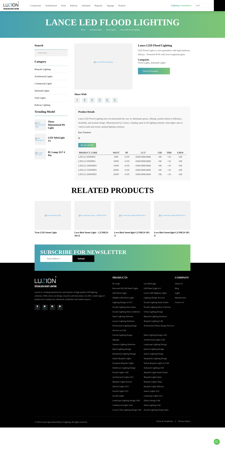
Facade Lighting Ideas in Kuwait (157, 307)
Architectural (51, 5)
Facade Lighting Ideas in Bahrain (126, 312)
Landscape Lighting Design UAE (126, 400)
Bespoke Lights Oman (153, 382)
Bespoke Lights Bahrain (154, 386)
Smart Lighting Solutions (122, 316)
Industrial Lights (96, 30)
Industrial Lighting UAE (154, 368)
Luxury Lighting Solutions (123, 321)
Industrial (86, 5)
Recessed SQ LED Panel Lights (125, 288)
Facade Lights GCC (120, 391)
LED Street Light (119, 293)
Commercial (35, 5)
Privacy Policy (184, 421)
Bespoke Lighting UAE (153, 321)
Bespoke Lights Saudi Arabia (156, 372)
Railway (73, 5)
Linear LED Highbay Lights (155, 293)
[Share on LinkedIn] (100, 100)
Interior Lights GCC (120, 386)
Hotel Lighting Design (121, 349)
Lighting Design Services (154, 298)
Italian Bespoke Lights (121, 358)
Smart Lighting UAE (152, 405)
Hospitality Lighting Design (155, 358)
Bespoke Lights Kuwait (122, 382)
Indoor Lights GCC (152, 391)
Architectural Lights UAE (154, 340)
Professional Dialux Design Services (159, 326)
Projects (121, 5)
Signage (110, 5)
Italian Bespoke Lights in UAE (156, 363)
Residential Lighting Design (124, 354)
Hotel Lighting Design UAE (155, 335)
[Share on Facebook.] (77, 100)
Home (83, 30)
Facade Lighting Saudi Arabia (156, 302)
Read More (87, 145)
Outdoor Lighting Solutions (123, 344)
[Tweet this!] (92, 100)
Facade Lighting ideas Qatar (124, 307)
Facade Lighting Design (122, 335)
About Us (179, 284)
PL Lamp (116, 284)
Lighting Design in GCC (122, 302)
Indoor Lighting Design (153, 354)
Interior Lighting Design (154, 349)
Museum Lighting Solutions (155, 316)
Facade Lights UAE (120, 372)
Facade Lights (118, 396)
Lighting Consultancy (181, 5)
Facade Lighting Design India (156, 410)
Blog (177, 288)
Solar (63, 5)
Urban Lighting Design (153, 312)
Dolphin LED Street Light (123, 298)
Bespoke (98, 5)
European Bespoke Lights (123, 363)
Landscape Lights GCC (153, 396)
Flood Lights (111, 30)
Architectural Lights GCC (123, 377)
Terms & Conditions (164, 421)
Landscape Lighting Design (155, 344)
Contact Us (179, 302)
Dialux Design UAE (152, 400)
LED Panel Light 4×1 (152, 288)
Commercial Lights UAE (122, 405)
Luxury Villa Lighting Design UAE (126, 410)
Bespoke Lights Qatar (153, 377)
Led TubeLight (150, 284)
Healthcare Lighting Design (123, 368)
